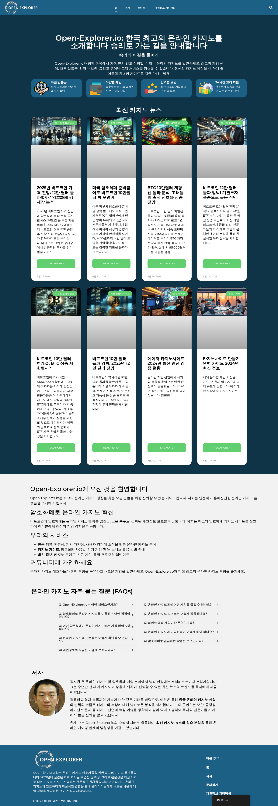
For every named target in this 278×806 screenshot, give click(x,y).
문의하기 (142, 7)
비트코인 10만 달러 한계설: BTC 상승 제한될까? (55, 363)
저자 (127, 7)
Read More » (56, 263)
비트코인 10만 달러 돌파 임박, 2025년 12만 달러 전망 (111, 363)
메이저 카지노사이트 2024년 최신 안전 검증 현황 (166, 363)
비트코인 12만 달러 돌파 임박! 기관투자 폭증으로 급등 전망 (220, 192)
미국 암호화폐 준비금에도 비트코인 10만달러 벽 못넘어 (111, 192)
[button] (271, 8)
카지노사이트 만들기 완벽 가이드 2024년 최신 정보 (221, 363)
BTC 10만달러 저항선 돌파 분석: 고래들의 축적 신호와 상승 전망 (166, 194)
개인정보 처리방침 (165, 7)
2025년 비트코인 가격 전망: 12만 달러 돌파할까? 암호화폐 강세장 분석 (55, 194)
